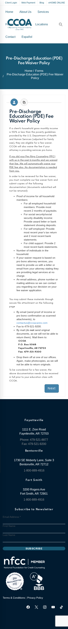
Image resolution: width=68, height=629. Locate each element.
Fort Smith (34, 480)
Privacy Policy (35, 597)
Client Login (11, 2)
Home (28, 70)
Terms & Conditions (14, 597)
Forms (39, 70)
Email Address (12, 516)
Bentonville (34, 450)
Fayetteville (34, 420)
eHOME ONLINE (56, 2)
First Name (9, 525)
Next (52, 388)
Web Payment (28, 2)
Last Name (9, 535)
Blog (42, 2)
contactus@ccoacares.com (32, 322)
